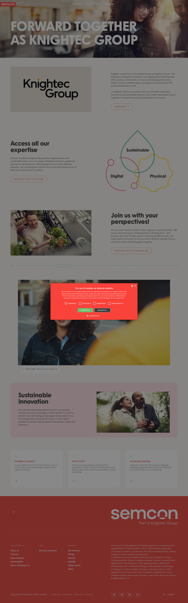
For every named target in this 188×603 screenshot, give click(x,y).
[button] (94, 315)
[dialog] (94, 301)
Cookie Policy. (120, 298)
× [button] (135, 286)
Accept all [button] (85, 310)
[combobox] (132, 286)
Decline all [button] (102, 310)
